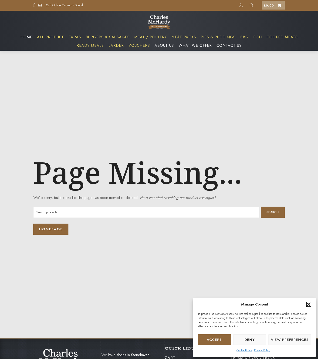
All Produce (50, 37)
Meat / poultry (150, 37)
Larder (116, 45)
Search (273, 212)
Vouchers (139, 45)
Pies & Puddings (218, 37)
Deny (249, 339)
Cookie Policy (244, 350)
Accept (214, 339)
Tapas (75, 37)
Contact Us (229, 45)
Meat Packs (184, 37)
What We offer (195, 45)
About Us (164, 45)
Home (26, 37)
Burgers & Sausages (108, 37)
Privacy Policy (262, 350)
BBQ (244, 37)
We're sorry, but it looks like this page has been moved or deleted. (124, 197)
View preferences (289, 339)
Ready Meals (90, 45)
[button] (308, 304)
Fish (257, 37)
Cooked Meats (282, 37)
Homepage (51, 229)
